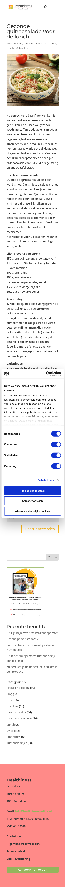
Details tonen (46, 480)
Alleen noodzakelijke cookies (32, 511)
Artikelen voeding (18, 688)
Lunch (10, 48)
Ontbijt (11, 731)
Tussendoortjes (17, 743)
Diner (10, 700)
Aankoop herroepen (32, 869)
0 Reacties (22, 48)
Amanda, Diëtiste (23, 43)
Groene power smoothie (23, 639)
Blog (54, 43)
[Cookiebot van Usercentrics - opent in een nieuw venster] (46, 373)
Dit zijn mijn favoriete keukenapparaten (33, 633)
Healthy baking (16, 712)
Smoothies (14, 737)
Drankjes (12, 706)
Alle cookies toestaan (32, 490)
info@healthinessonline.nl (33, 811)
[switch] (56, 444)
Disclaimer (14, 836)
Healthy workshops (19, 718)
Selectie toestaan (32, 500)
